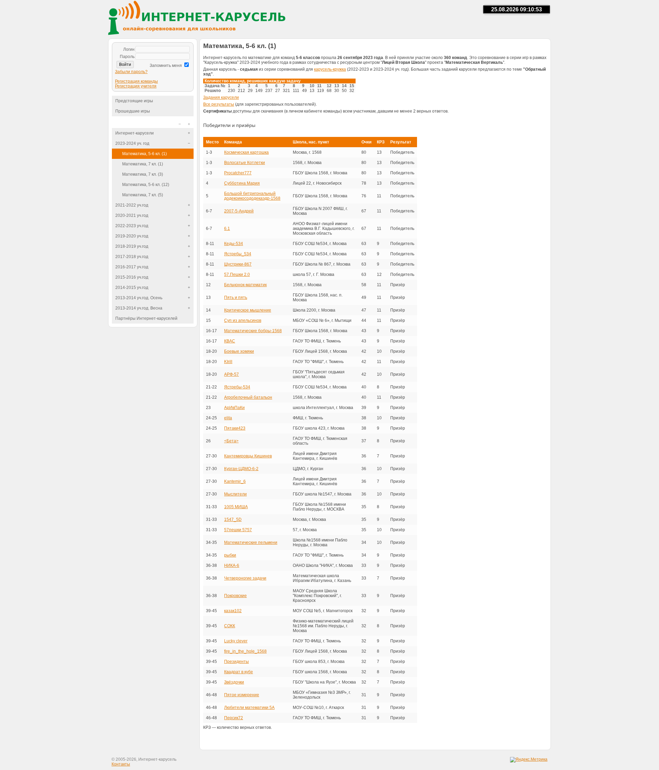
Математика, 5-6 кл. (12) (145, 184)
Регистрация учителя (136, 86)
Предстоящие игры (134, 100)
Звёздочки (234, 682)
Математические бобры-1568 (253, 330)
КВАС (229, 341)
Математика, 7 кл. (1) (142, 164)
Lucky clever (235, 641)
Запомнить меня (166, 65)
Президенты (236, 661)
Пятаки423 (234, 428)
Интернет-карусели (134, 133)
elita (228, 418)
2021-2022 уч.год (131, 205)
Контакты (121, 764)
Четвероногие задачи (245, 578)
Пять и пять (235, 297)
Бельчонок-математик (245, 284)
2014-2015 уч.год (131, 287)
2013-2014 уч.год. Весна (138, 308)
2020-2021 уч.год (131, 215)
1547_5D (233, 519)
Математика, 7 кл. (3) (142, 174)
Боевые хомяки (239, 351)
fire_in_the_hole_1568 (245, 651)
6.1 (227, 228)
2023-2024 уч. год (132, 143)
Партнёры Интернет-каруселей (146, 318)
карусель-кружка (330, 69)
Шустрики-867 (238, 264)
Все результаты (218, 104)
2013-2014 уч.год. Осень (138, 297)
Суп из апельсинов (242, 320)
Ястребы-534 (237, 387)
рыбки (230, 555)
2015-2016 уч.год (131, 277)
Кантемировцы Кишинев (248, 456)
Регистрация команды (136, 81)
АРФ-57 (231, 374)
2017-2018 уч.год (131, 256)
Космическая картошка (246, 152)
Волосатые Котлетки (244, 162)
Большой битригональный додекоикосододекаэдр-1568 (252, 196)
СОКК (229, 625)
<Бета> (231, 441)
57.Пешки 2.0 (237, 274)
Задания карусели (221, 97)
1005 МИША (236, 506)
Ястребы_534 (237, 254)
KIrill (228, 361)
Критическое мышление (247, 310)
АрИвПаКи (234, 407)
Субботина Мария (242, 183)
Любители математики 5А (249, 707)
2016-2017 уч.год (131, 267)
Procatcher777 (238, 173)
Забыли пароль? (131, 71)
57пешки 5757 (238, 529)
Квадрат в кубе (238, 671)
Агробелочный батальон (248, 397)
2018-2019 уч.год (131, 246)
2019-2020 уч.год (131, 236)
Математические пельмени (250, 542)
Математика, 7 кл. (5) (142, 194)
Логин (129, 49)
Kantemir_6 (235, 481)
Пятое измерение (241, 694)
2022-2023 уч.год (131, 225)
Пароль (127, 56)
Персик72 (233, 717)
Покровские (235, 595)
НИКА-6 (231, 565)
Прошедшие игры (132, 111)
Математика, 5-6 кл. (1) (144, 153)
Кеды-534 (233, 243)
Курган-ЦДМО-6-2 (241, 468)
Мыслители (235, 494)
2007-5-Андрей (239, 211)
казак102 (233, 610)
